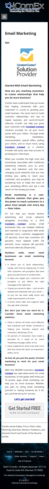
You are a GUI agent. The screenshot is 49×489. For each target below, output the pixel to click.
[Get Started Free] (24, 410)
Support (33, 456)
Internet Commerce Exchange (24, 483)
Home (9, 451)
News (41, 456)
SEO (27, 451)
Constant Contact (35, 126)
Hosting (8, 456)
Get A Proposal (24, 461)
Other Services (20, 456)
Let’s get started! (24, 399)
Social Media (36, 451)
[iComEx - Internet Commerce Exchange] (24, 479)
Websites (18, 451)
